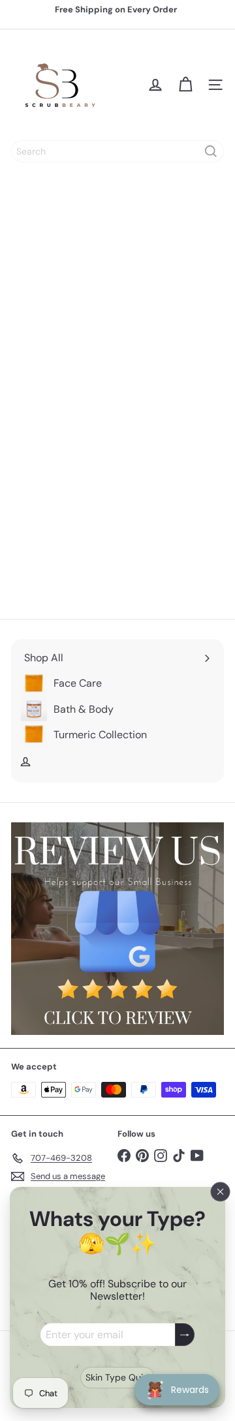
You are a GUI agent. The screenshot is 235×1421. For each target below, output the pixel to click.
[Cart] (185, 85)
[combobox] (117, 151)
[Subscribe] (185, 1334)
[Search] (211, 151)
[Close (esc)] (220, 1191)
